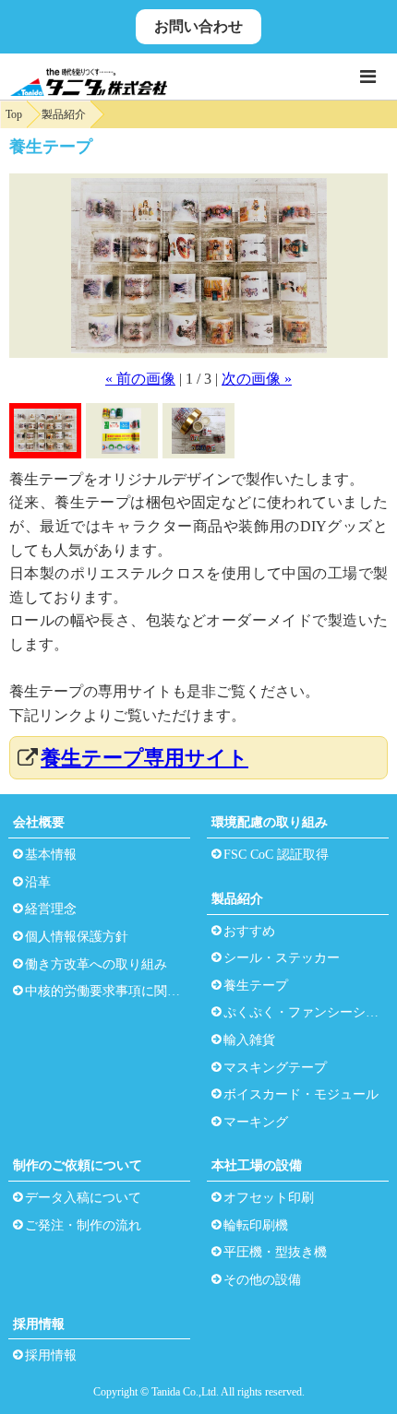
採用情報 (39, 1324)
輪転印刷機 (255, 1225)
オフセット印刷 (268, 1198)
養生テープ (255, 985)
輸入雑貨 (249, 1040)
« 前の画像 (140, 378)
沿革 (38, 882)
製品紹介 (64, 114)
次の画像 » (257, 378)
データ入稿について (83, 1198)
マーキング (255, 1122)
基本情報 (51, 854)
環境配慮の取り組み (269, 822)
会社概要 (39, 822)
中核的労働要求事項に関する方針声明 (105, 991)
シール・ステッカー (281, 958)
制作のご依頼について (77, 1165)
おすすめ (249, 931)
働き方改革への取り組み (96, 964)
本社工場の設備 (256, 1165)
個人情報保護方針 (76, 937)
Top (14, 114)
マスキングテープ (275, 1068)
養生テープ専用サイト (144, 757)
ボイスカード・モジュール (301, 1094)
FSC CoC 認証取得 (276, 854)
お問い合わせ (198, 26)
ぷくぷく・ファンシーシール (304, 1012)
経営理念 (51, 909)
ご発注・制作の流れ (83, 1225)
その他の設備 (262, 1280)
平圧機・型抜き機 (275, 1252)
